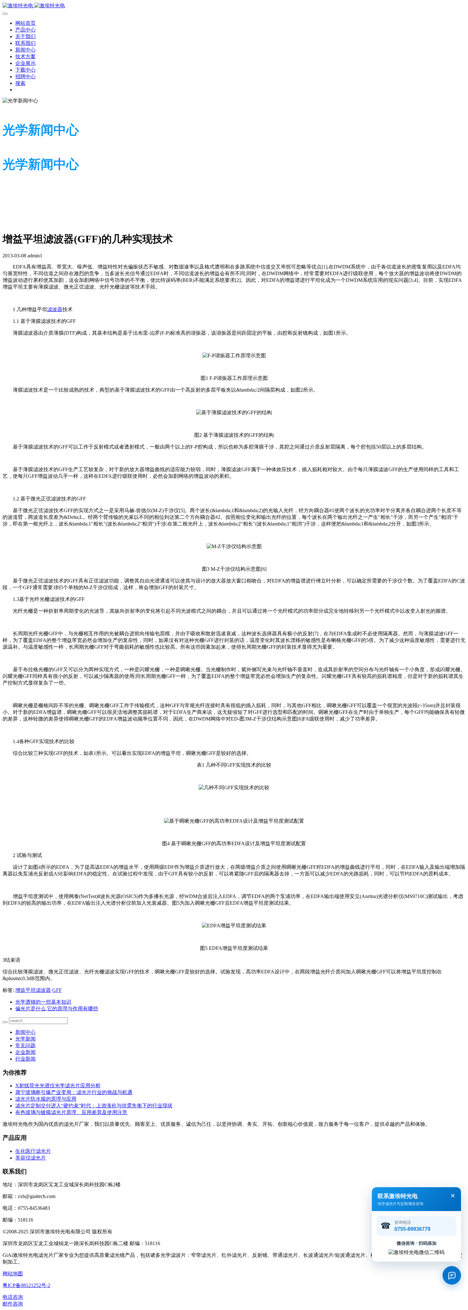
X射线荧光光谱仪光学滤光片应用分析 (58, 1085)
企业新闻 (25, 1052)
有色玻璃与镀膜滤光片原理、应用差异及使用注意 (71, 1112)
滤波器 (54, 309)
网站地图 (13, 1273)
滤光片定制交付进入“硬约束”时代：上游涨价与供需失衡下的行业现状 (94, 1105)
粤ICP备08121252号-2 (26, 1285)
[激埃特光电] (234, 6)
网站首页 (25, 23)
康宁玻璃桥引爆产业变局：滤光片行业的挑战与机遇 (73, 1092)
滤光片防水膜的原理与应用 (45, 1099)
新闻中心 (25, 1032)
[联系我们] (452, 1275)
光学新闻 (25, 1039)
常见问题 (25, 1045)
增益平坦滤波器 (33, 990)
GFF (57, 990)
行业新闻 (25, 1059)
